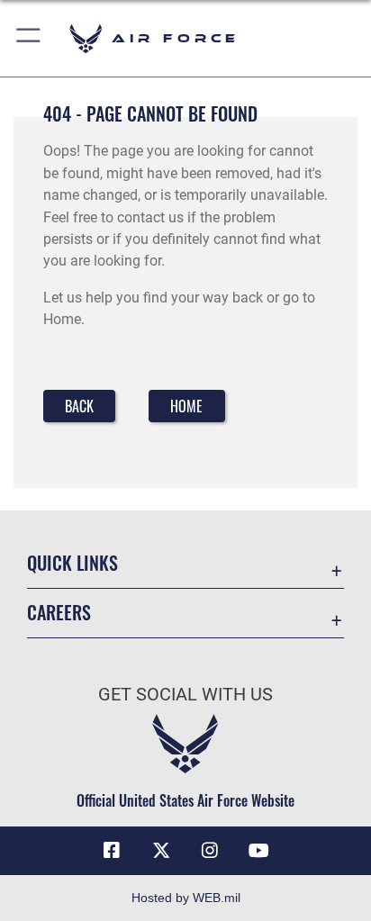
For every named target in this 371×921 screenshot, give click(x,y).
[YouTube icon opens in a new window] (259, 850)
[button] (29, 38)
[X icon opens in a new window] (161, 850)
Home (186, 406)
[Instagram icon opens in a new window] (209, 850)
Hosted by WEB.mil (185, 897)
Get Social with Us (185, 694)
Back (79, 406)
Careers (59, 613)
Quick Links (72, 563)
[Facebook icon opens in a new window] (111, 850)
